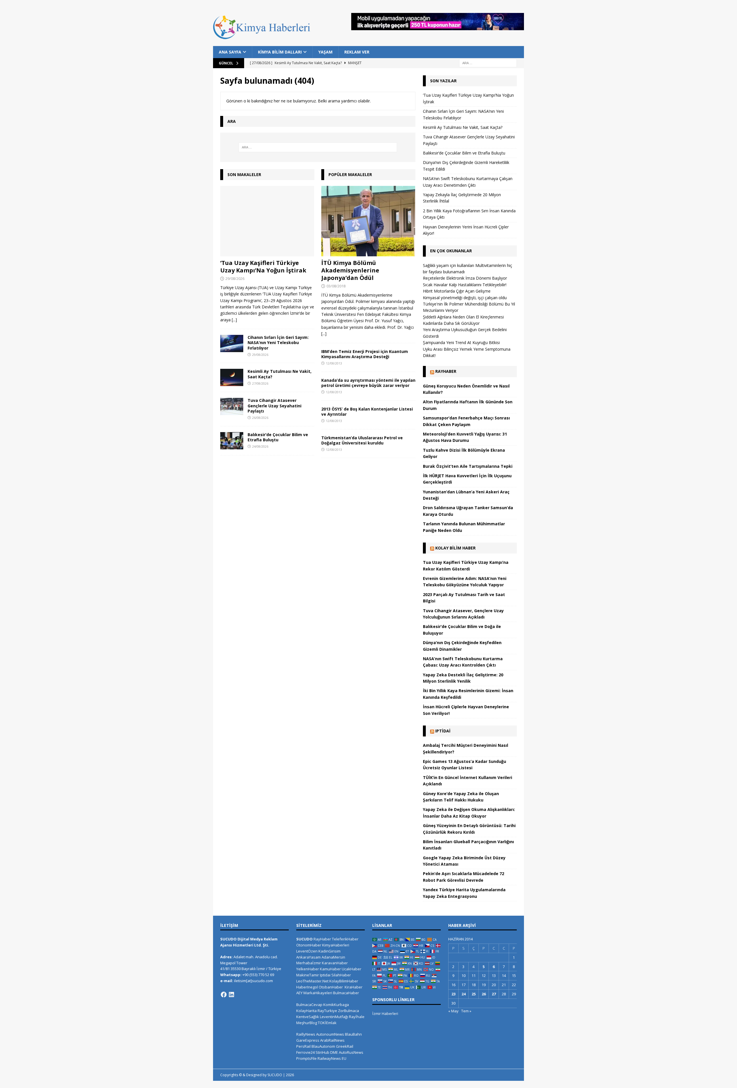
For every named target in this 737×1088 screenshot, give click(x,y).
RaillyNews (305, 1034)
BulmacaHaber (346, 992)
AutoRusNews (351, 1052)
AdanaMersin (333, 957)
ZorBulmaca (348, 1010)
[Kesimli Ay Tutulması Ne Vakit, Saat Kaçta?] (231, 377)
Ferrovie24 (305, 1052)
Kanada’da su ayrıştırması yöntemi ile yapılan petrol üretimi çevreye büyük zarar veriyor (368, 382)
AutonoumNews (330, 1034)
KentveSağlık (307, 1016)
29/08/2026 (234, 278)
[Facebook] (223, 994)
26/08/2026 (260, 417)
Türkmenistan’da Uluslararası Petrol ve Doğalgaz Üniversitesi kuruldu (362, 440)
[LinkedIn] (231, 994)
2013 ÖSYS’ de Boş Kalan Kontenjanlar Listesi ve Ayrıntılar (367, 411)
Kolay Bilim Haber (455, 548)
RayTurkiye (327, 1010)
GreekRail (344, 1046)
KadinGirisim (329, 951)
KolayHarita (306, 1010)
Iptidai (443, 731)
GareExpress (307, 1040)
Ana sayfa (230, 52)
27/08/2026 (260, 383)
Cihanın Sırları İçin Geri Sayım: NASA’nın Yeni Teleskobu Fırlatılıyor (278, 342)
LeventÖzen (307, 951)
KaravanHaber (335, 962)
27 (494, 994)
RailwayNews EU (332, 1058)
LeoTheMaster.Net (312, 981)
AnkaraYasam (308, 957)
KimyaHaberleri (335, 945)
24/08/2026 (260, 446)
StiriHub (322, 1052)
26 (484, 994)
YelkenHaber (307, 968)
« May (453, 1010)
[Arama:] (488, 62)
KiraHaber (353, 987)
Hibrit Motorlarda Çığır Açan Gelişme (457, 291)
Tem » (466, 1010)
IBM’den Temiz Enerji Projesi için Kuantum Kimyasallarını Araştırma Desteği (364, 354)
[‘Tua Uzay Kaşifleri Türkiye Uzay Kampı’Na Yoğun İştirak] (267, 221)
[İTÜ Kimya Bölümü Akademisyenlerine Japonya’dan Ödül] (368, 221)
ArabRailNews (332, 1040)
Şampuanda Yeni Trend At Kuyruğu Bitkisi (461, 342)
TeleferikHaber (345, 939)
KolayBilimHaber (343, 981)
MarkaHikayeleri (317, 992)
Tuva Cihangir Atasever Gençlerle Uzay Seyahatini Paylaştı (274, 405)
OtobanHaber (331, 987)
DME (334, 1052)
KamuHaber (330, 968)
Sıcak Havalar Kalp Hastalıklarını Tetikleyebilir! (464, 284)
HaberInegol (307, 987)
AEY (299, 992)
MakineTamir (307, 975)
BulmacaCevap (309, 1004)
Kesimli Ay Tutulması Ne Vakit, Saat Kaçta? (279, 374)
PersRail (303, 1046)
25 (474, 994)
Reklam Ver (356, 52)
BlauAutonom (323, 1046)
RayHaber (445, 371)
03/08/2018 (335, 286)
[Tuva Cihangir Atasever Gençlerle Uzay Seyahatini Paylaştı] (231, 406)
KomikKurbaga (336, 1004)
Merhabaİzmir (308, 962)
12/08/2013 (334, 363)
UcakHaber (351, 968)
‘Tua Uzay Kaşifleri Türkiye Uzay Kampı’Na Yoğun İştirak (263, 266)
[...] (234, 319)
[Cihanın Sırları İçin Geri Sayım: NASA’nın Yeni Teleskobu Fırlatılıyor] (231, 343)
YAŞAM (325, 52)
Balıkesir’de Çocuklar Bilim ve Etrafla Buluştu (278, 437)
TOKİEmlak (327, 1022)
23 (453, 994)
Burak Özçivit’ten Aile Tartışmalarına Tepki (467, 466)
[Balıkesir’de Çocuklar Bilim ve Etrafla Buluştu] (231, 440)
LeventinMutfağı (334, 1016)
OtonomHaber (308, 945)
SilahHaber (341, 975)
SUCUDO (304, 939)
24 (463, 994)
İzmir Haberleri (385, 1013)
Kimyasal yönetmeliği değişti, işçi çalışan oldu (465, 297)
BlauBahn (353, 1034)
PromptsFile (306, 1058)
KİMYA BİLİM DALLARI (280, 52)
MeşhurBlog (306, 1022)
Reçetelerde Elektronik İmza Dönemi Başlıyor (465, 278)
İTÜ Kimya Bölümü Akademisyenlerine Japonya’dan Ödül (350, 270)
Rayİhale (356, 1016)
